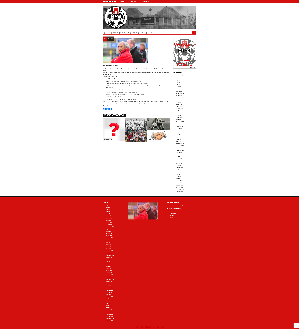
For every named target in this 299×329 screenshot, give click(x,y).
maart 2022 (179, 156)
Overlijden (140, 1)
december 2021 (180, 161)
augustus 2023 (179, 128)
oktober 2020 (179, 187)
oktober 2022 (179, 148)
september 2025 (180, 97)
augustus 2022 (179, 152)
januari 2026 (179, 91)
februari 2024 (179, 119)
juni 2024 (178, 113)
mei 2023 (178, 134)
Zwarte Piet (153, 139)
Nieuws (110, 38)
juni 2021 (178, 172)
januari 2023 (179, 141)
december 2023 (180, 121)
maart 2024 (179, 117)
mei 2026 (178, 82)
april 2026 (178, 84)
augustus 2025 (179, 100)
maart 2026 (179, 86)
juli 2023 (178, 130)
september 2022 (180, 150)
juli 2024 (178, 110)
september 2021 (180, 165)
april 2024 (178, 115)
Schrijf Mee (172, 211)
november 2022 (180, 145)
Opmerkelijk (128, 1)
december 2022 (180, 143)
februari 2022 (179, 159)
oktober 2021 (179, 163)
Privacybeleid (172, 213)
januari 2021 (179, 183)
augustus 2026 (179, 76)
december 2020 (180, 185)
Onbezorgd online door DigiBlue (154, 327)
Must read (152, 127)
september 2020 (180, 189)
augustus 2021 (179, 167)
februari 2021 (179, 180)
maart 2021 (179, 178)
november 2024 (180, 108)
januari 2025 (179, 106)
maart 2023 (179, 139)
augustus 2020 (179, 191)
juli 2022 (178, 154)
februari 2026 (179, 89)
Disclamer (171, 215)
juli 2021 (178, 169)
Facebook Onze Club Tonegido (176, 205)
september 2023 (180, 126)
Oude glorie (130, 139)
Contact (171, 217)
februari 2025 (179, 104)
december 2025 (180, 93)
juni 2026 (178, 80)
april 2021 (178, 176)
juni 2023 (178, 132)
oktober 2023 (179, 124)
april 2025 (178, 102)
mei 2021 (178, 174)
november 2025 (180, 95)
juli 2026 (178, 78)
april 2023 (178, 137)
